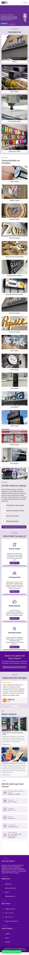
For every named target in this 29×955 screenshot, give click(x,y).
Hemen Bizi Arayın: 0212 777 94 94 (15, 527)
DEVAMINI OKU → (7, 744)
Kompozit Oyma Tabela (14, 275)
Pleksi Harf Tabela (14, 313)
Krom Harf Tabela (14, 332)
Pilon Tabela (14, 388)
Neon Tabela (14, 351)
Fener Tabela (14, 369)
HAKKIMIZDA (4, 23)
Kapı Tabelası (14, 463)
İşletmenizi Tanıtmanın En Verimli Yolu (14, 763)
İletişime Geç (11, 23)
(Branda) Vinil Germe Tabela (14, 294)
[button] (12, 951)
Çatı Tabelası (14, 407)
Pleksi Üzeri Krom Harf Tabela (14, 257)
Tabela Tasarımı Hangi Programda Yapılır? (12, 733)
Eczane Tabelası (14, 444)
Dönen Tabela (14, 181)
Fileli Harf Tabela (14, 238)
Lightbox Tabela (14, 200)
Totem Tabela (14, 426)
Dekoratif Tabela (15, 219)
